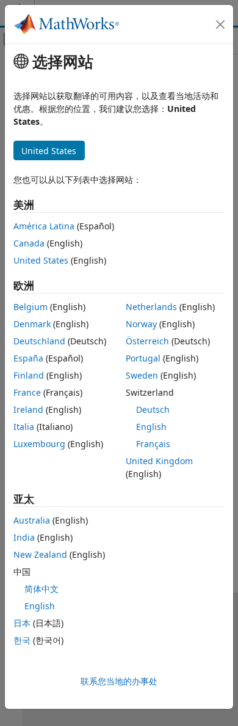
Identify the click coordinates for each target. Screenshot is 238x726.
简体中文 (41, 589)
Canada (29, 243)
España (28, 358)
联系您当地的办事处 (119, 681)
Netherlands (151, 307)
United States (40, 260)
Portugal (143, 358)
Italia (23, 426)
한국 (22, 640)
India (24, 537)
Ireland (28, 409)
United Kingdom (159, 461)
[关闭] (220, 24)
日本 (22, 623)
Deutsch (153, 409)
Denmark (32, 324)
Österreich (147, 341)
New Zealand (40, 554)
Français (153, 444)
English (151, 426)
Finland (28, 375)
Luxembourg (39, 444)
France (27, 392)
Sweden (142, 375)
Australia (31, 520)
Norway (141, 324)
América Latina (43, 226)
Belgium (30, 307)
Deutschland (39, 341)
